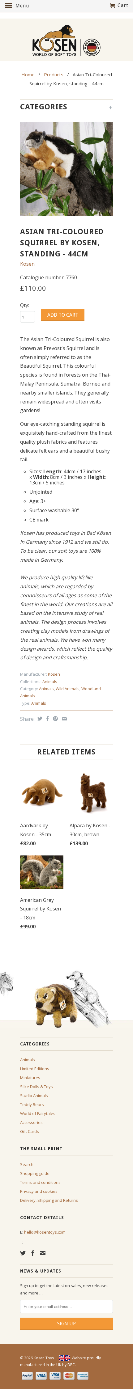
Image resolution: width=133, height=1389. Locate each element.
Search (26, 1164)
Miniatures (30, 1077)
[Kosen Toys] (66, 39)
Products (53, 74)
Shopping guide (34, 1173)
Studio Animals (34, 1095)
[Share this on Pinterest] (54, 718)
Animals (49, 681)
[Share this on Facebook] (47, 718)
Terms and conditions (40, 1182)
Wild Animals (67, 688)
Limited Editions (34, 1068)
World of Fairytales (37, 1113)
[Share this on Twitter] (39, 718)
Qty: (24, 305)
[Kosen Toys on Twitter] (23, 1253)
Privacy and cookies (39, 1191)
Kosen (27, 263)
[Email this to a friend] (63, 718)
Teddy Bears (32, 1104)
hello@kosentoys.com (45, 1232)
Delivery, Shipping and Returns (49, 1200)
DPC (71, 1364)
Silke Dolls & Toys (36, 1086)
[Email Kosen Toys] (42, 1253)
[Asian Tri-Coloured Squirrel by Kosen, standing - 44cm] (66, 169)
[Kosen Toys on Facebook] (33, 1253)
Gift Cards (29, 1131)
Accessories (31, 1122)
